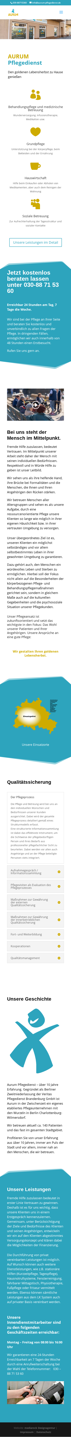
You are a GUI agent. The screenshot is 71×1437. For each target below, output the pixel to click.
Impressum (27, 1432)
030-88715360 (20, 2)
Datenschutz (43, 1432)
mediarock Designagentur (39, 1428)
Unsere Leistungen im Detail (35, 242)
